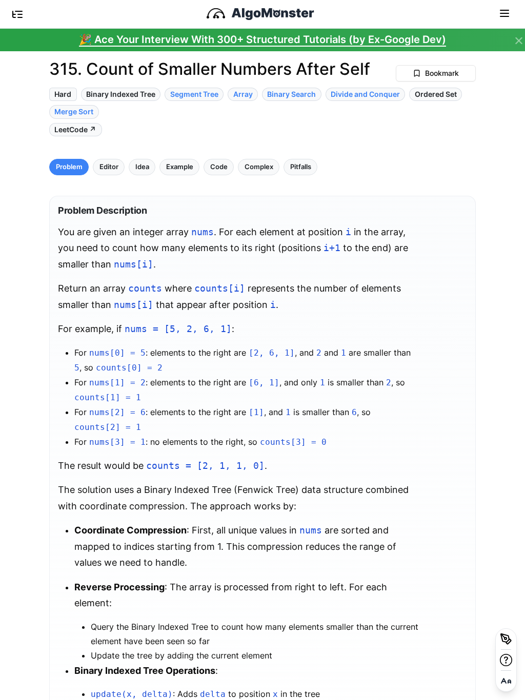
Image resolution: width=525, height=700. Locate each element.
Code (219, 167)
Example (179, 167)
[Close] (519, 41)
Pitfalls (300, 167)
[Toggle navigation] (504, 13)
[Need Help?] (506, 660)
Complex (259, 167)
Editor (108, 167)
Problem (69, 167)
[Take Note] (506, 639)
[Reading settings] (506, 681)
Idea (142, 167)
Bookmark (442, 73)
